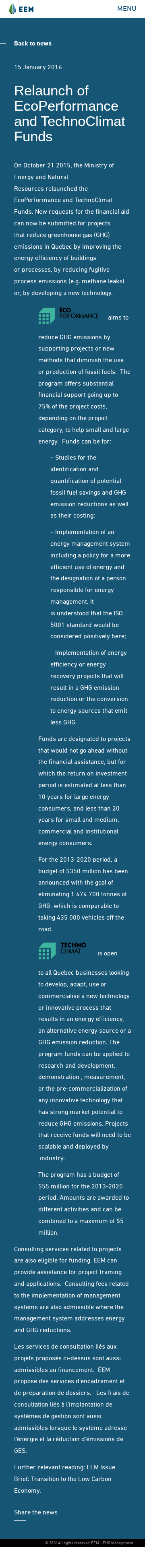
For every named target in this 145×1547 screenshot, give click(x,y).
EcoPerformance (37, 200)
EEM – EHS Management (21, 9)
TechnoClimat (93, 200)
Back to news (33, 44)
